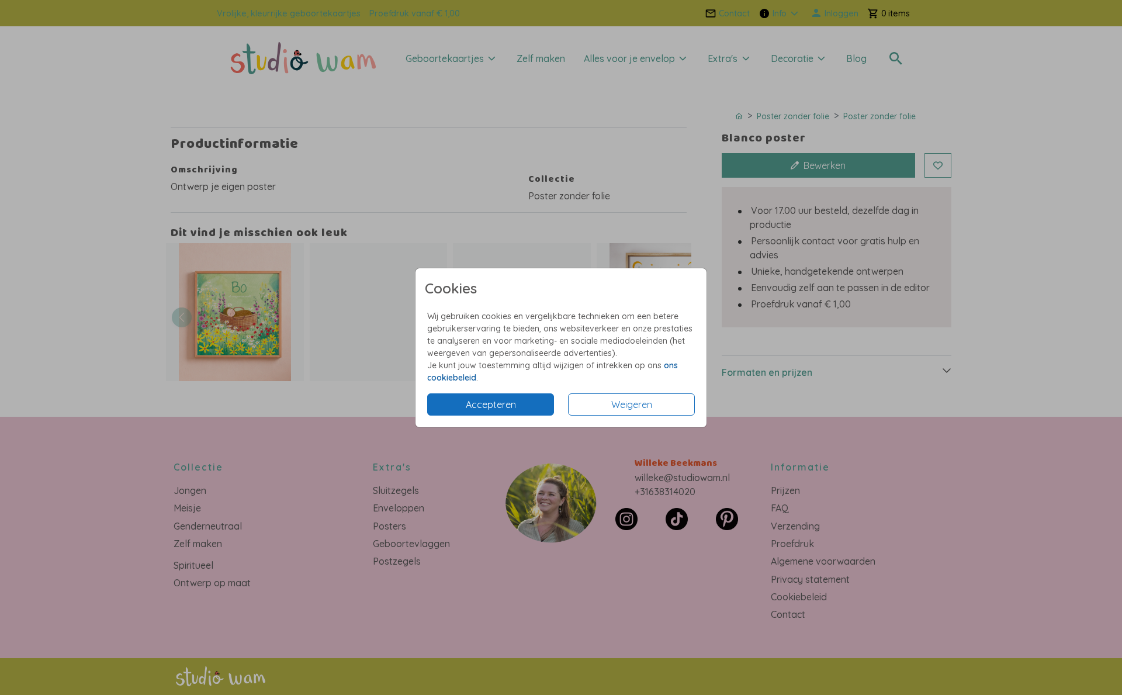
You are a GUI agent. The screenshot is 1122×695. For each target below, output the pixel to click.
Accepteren (491, 404)
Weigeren (631, 404)
